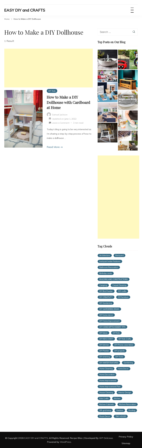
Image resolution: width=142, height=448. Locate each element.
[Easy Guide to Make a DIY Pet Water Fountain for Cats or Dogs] (107, 59)
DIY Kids (52, 91)
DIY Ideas (103, 333)
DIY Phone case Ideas (123, 345)
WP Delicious (106, 438)
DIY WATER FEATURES (108, 363)
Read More (53, 147)
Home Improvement (107, 380)
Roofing (132, 410)
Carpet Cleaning (119, 285)
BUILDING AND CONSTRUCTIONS (113, 279)
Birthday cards (105, 273)
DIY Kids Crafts (125, 339)
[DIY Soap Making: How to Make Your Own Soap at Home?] (128, 120)
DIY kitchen (104, 345)
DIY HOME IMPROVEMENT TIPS (112, 327)
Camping (103, 285)
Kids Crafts (104, 398)
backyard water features (109, 261)
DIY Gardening (105, 303)
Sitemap (126, 443)
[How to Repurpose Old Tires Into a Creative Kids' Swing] (128, 59)
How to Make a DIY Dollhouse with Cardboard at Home (68, 102)
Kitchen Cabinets (106, 404)
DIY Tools (119, 357)
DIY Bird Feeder (106, 291)
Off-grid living (105, 410)
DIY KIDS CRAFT (106, 339)
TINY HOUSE (121, 416)
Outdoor (119, 410)
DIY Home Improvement (109, 321)
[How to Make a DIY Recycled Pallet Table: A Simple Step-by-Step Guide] (128, 140)
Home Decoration (107, 374)
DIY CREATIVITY (106, 297)
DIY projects (119, 351)
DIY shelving (104, 357)
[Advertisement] (48, 68)
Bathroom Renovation (108, 267)
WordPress (65, 442)
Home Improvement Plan (110, 386)
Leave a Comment (60, 123)
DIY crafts (122, 291)
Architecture (104, 255)
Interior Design (124, 392)
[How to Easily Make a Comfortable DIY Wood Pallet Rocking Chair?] (107, 132)
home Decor (123, 368)
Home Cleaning (106, 368)
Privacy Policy (126, 436)
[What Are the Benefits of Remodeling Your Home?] (107, 112)
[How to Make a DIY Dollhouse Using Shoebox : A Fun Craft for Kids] (107, 76)
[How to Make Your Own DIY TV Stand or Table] (128, 80)
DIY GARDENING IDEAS (109, 309)
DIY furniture (123, 297)
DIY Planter (104, 351)
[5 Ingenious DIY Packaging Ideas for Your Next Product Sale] (107, 92)
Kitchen (117, 398)
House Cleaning (106, 392)
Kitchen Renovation (127, 404)
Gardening (128, 363)
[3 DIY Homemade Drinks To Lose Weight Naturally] (128, 100)
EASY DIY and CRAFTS (24, 10)
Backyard (119, 255)
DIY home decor (106, 315)
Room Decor (104, 416)
